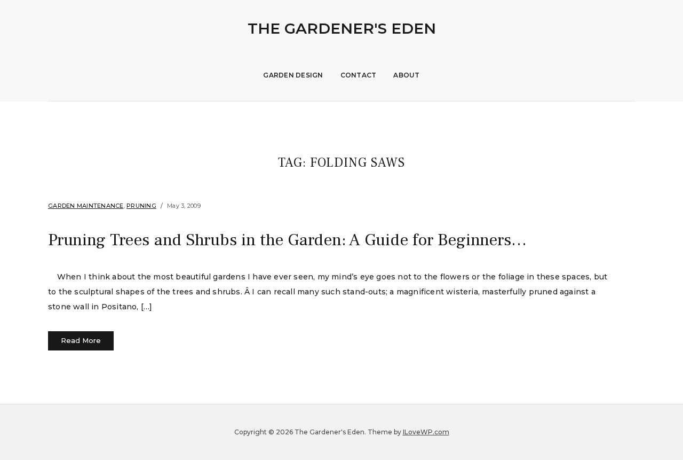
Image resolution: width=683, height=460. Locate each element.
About (406, 75)
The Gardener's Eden (342, 28)
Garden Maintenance (86, 205)
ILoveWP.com (426, 432)
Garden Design (293, 75)
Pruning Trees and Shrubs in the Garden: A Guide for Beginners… (287, 240)
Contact (358, 75)
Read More (81, 340)
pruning (141, 205)
